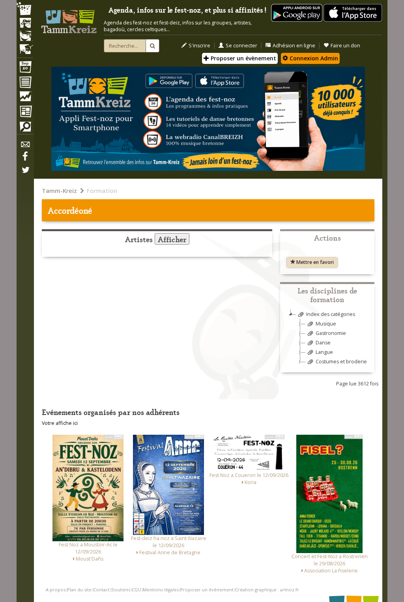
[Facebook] (25, 158)
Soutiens (120, 590)
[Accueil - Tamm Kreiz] (69, 19)
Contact (101, 590)
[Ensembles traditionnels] (25, 46)
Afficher (172, 239)
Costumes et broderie (341, 361)
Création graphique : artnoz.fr (267, 590)
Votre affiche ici (60, 423)
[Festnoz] (25, 9)
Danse (323, 342)
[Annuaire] (25, 83)
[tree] (327, 341)
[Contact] (25, 146)
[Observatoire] (25, 98)
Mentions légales (161, 590)
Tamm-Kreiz (59, 190)
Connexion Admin (313, 58)
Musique (326, 323)
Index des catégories (330, 314)
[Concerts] (25, 24)
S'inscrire (199, 45)
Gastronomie (331, 333)
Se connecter (241, 45)
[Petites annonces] (25, 129)
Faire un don (345, 45)
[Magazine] (25, 112)
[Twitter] (25, 173)
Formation (102, 190)
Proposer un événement (207, 590)
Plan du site (79, 590)
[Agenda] (25, 68)
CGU (136, 590)
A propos (55, 590)
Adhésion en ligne (294, 45)
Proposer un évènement (242, 58)
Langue (324, 352)
